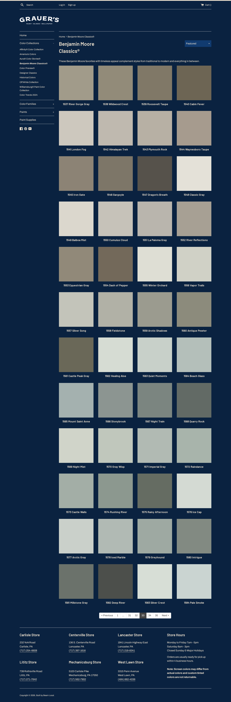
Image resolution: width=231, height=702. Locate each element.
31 (129, 615)
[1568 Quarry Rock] (194, 400)
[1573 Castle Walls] (76, 491)
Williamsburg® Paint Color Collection (32, 89)
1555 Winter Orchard (155, 285)
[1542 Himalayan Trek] (115, 128)
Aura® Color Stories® (30, 59)
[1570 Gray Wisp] (115, 445)
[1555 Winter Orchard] (155, 264)
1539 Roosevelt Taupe (154, 104)
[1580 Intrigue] (194, 536)
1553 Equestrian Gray (76, 285)
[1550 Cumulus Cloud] (115, 219)
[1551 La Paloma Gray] (155, 219)
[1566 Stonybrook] (115, 400)
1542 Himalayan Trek (115, 149)
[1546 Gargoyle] (115, 173)
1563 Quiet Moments (155, 376)
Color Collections (37, 43)
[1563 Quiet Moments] (155, 354)
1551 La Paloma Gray (155, 240)
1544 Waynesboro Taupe (194, 149)
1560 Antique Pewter (194, 330)
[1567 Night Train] (155, 400)
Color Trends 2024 (29, 95)
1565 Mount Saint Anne (76, 421)
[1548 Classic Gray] (194, 173)
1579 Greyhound (155, 557)
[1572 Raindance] (194, 445)
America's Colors (28, 54)
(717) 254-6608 (28, 650)
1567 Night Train (155, 421)
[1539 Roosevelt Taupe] (155, 83)
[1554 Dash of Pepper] (115, 264)
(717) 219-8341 (126, 650)
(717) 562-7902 (77, 679)
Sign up (72, 5)
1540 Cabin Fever (194, 104)
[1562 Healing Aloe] (115, 354)
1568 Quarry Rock (194, 421)
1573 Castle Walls (76, 512)
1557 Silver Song (76, 330)
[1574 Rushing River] (115, 491)
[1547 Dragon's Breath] (155, 173)
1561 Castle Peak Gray (76, 376)
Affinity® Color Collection (32, 49)
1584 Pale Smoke (194, 602)
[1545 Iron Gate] (76, 173)
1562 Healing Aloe (115, 376)
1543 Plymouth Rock (155, 149)
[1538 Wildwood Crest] (115, 83)
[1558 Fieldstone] (115, 309)
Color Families (37, 104)
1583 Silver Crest (155, 602)
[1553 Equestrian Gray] (76, 264)
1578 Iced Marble (115, 557)
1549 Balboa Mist (76, 240)
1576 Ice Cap (194, 512)
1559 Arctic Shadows (154, 330)
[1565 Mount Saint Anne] (76, 400)
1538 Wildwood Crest (115, 104)
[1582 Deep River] (115, 581)
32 (136, 615)
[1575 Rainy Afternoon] (155, 491)
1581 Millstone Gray (76, 602)
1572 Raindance (194, 466)
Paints (37, 112)
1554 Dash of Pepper (115, 285)
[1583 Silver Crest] (155, 581)
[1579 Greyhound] (155, 536)
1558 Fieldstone (115, 330)
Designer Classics (28, 73)
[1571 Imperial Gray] (155, 445)
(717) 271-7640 (28, 679)
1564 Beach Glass (194, 376)
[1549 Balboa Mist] (76, 219)
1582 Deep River (115, 602)
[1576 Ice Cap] (194, 491)
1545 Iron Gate (76, 194)
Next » (165, 615)
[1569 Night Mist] (76, 445)
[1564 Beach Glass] (194, 354)
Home (23, 35)
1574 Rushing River (115, 512)
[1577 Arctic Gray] (76, 536)
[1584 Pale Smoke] (194, 581)
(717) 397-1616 (77, 650)
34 (149, 615)
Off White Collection (29, 82)
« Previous (107, 615)
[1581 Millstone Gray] (76, 581)
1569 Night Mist (76, 466)
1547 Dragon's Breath (155, 194)
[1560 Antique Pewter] (194, 309)
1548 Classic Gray (194, 194)
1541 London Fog (76, 149)
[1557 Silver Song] (76, 309)
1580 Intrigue (194, 557)
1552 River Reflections (194, 240)
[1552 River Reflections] (194, 219)
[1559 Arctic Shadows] (155, 309)
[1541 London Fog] (76, 128)
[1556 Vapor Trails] (194, 264)
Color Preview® (27, 68)
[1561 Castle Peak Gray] (76, 354)
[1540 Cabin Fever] (194, 83)
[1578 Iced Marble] (115, 536)
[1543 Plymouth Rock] (155, 128)
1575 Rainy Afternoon (155, 512)
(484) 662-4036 (126, 679)
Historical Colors (28, 77)
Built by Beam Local (45, 695)
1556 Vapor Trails (194, 285)
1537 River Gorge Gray (76, 104)
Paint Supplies (28, 119)
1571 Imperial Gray (155, 466)
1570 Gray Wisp (115, 466)
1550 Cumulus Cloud (115, 240)
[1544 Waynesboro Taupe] (194, 128)
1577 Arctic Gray (76, 557)
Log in (62, 5)
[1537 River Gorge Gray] (76, 83)
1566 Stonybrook (115, 421)
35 (156, 615)
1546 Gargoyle (115, 194)
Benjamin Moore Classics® (34, 63)
